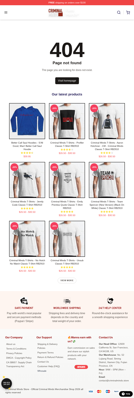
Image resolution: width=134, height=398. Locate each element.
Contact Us (43, 361)
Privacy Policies (14, 353)
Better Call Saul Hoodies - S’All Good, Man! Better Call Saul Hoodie (27, 146)
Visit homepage (67, 80)
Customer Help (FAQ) (48, 366)
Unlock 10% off (6, 383)
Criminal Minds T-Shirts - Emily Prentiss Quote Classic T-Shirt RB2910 (67, 204)
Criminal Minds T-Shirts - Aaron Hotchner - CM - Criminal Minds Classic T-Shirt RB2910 (107, 146)
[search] (119, 12)
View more (67, 280)
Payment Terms (45, 352)
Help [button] (128, 394)
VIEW (27, 136)
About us (10, 344)
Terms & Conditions (16, 348)
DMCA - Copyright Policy (19, 357)
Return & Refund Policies (50, 357)
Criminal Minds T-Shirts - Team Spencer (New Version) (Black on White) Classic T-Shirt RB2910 (107, 204)
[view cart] (128, 12)
